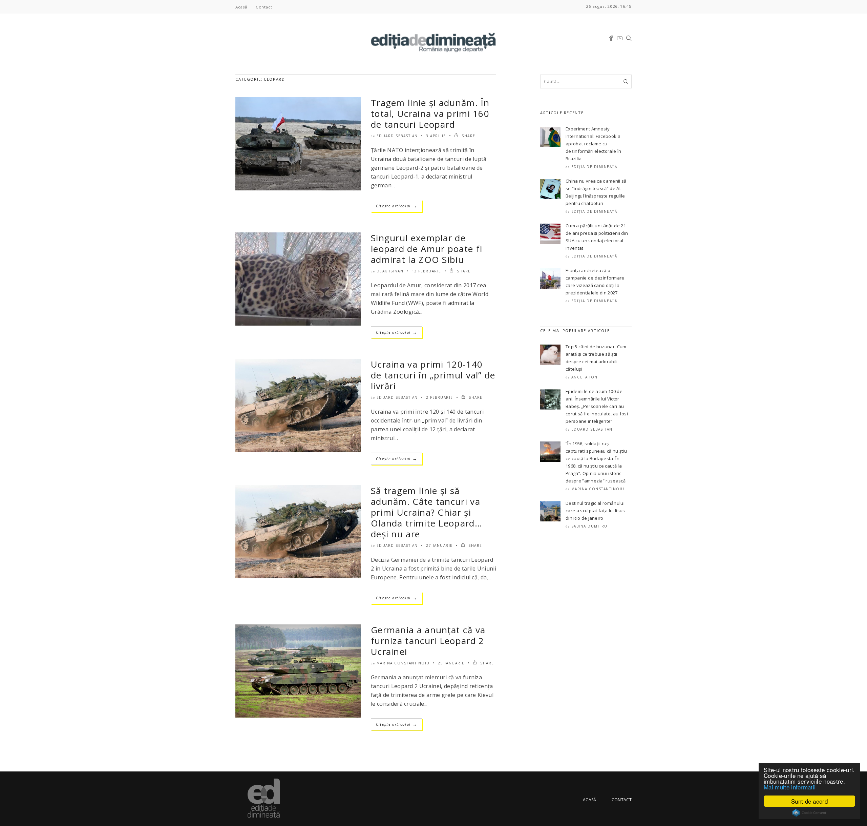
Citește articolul (396, 205)
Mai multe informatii (790, 787)
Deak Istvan (390, 271)
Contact (264, 6)
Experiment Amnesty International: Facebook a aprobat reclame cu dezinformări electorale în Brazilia (593, 144)
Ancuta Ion (584, 377)
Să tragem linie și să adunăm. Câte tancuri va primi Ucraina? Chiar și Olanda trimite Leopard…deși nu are (426, 512)
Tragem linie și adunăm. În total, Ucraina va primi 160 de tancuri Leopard (430, 113)
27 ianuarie (439, 545)
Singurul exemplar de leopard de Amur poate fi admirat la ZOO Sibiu (426, 249)
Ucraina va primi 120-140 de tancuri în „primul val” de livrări (433, 375)
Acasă (241, 6)
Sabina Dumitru (589, 526)
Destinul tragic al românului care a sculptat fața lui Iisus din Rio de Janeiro (595, 510)
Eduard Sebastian (397, 135)
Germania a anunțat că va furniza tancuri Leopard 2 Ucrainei (428, 641)
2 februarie (439, 397)
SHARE (467, 135)
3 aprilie (436, 135)
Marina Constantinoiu (403, 663)
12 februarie (426, 271)
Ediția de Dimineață (594, 166)
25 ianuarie (451, 663)
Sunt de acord (809, 801)
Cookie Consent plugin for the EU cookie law (809, 813)
